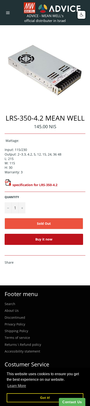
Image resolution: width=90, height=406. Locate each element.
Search (10, 304)
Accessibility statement (22, 351)
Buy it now (43, 239)
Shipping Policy (16, 331)
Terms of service (17, 337)
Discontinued (15, 317)
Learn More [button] (16, 386)
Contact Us (72, 402)
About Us (12, 310)
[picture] (8, 185)
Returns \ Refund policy (23, 344)
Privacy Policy (15, 324)
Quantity (12, 197)
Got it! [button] (45, 398)
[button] (81, 15)
